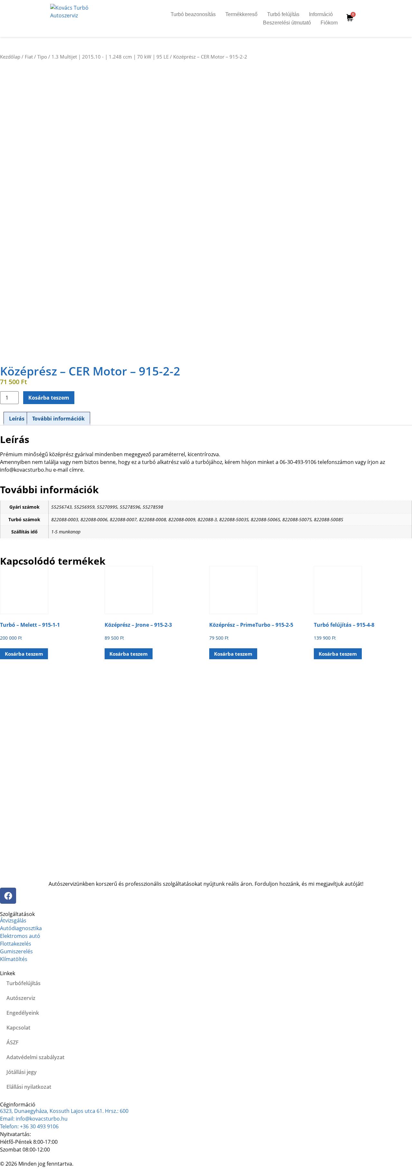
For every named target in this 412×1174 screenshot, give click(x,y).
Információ (321, 14)
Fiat (29, 56)
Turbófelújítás (23, 983)
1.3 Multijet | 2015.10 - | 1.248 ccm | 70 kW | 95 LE (110, 56)
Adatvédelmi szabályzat (35, 1057)
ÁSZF (12, 1042)
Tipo (42, 56)
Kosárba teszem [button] (24, 654)
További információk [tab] (58, 418)
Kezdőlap (10, 56)
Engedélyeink (22, 1012)
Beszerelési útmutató (287, 22)
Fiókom (329, 22)
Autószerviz (20, 998)
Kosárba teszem (48, 397)
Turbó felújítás (283, 14)
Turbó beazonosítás (193, 14)
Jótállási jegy (21, 1072)
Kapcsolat (18, 1027)
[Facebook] (8, 896)
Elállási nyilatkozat (28, 1086)
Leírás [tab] (16, 418)
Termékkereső (241, 14)
